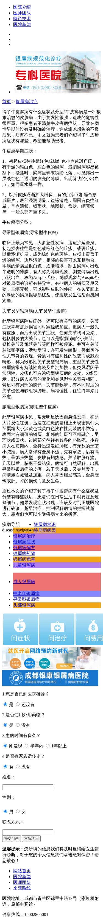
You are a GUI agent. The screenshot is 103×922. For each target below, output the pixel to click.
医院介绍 (22, 7)
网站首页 (22, 870)
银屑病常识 (45, 524)
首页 (6, 101)
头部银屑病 (24, 605)
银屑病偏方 (24, 547)
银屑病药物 (24, 553)
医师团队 (22, 12)
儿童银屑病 (24, 565)
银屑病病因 (45, 530)
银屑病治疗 (27, 101)
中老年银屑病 (26, 593)
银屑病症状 (24, 541)
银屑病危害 (24, 559)
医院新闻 (22, 24)
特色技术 (22, 18)
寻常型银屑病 (26, 599)
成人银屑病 (24, 581)
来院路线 (22, 888)
